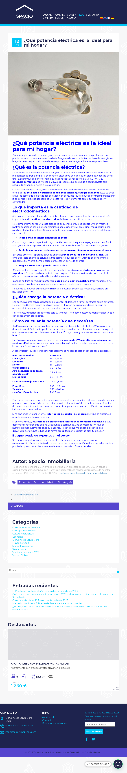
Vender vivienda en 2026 (25, 552)
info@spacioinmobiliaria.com (20, 732)
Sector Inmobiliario (44, 482)
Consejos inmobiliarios (24, 530)
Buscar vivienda (48, 16)
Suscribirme (94, 731)
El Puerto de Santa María (25, 539)
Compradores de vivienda (26, 527)
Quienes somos (60, 16)
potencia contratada (24, 182)
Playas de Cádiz (20, 543)
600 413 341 (11, 725)
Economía (24, 482)
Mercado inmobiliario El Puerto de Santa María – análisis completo (47, 603)
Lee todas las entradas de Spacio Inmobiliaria (83, 473)
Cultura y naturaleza (23, 533)
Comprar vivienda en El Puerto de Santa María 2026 (40, 600)
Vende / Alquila (71, 16)
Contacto (92, 14)
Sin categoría (65, 482)
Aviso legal (48, 717)
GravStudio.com (93, 752)
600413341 (27, 725)
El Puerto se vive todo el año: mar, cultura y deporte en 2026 (45, 591)
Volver (18, 506)
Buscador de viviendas (54, 723)
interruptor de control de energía (67, 414)
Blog (81, 14)
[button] (118, 764)
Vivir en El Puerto (21, 555)
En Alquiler (15, 682)
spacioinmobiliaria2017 (26, 494)
